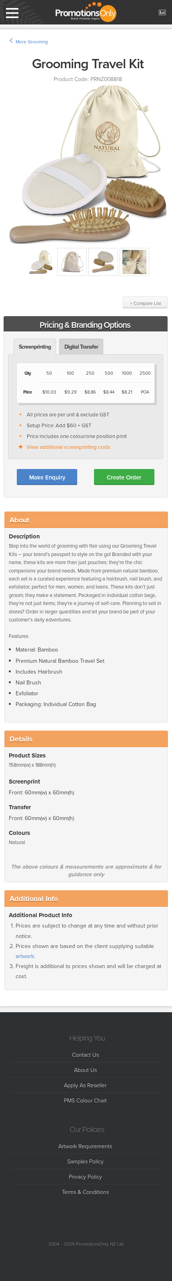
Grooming (38, 41)
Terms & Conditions (85, 1192)
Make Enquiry (47, 477)
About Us (85, 1070)
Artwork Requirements (85, 1146)
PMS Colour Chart (85, 1100)
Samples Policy (85, 1161)
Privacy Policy (85, 1176)
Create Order (124, 477)
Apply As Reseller (85, 1085)
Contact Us (85, 1054)
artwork (25, 956)
